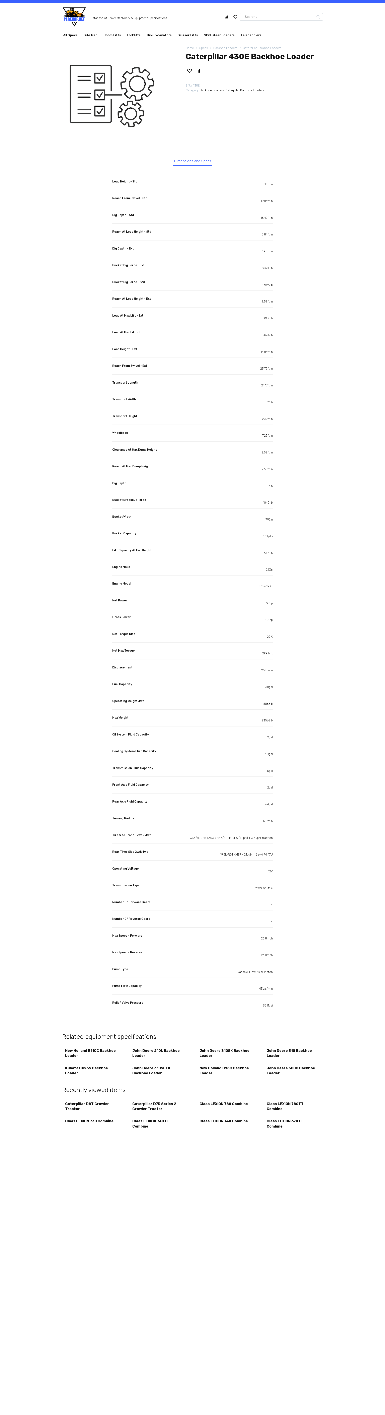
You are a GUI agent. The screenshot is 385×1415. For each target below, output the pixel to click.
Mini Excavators (159, 37)
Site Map (90, 37)
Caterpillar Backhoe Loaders (262, 49)
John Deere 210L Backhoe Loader (156, 1054)
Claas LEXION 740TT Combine (150, 1125)
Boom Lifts (112, 37)
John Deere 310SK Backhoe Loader (224, 1054)
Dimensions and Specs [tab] (192, 163)
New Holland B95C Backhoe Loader (224, 1072)
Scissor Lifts (188, 37)
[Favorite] (235, 18)
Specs (203, 49)
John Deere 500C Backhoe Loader (291, 1072)
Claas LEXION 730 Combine (89, 1123)
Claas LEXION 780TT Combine (285, 1108)
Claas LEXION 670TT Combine (285, 1125)
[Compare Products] (226, 18)
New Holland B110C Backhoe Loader (90, 1054)
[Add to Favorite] (189, 72)
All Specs (70, 37)
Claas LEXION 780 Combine (224, 1105)
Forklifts (134, 37)
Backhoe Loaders (225, 49)
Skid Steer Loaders (219, 37)
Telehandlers (251, 37)
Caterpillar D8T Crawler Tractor (87, 1108)
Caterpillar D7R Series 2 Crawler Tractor (154, 1108)
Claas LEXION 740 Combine (224, 1123)
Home (190, 49)
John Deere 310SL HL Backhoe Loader (151, 1072)
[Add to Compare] (198, 72)
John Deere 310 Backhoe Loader (289, 1054)
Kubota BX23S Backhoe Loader (86, 1072)
